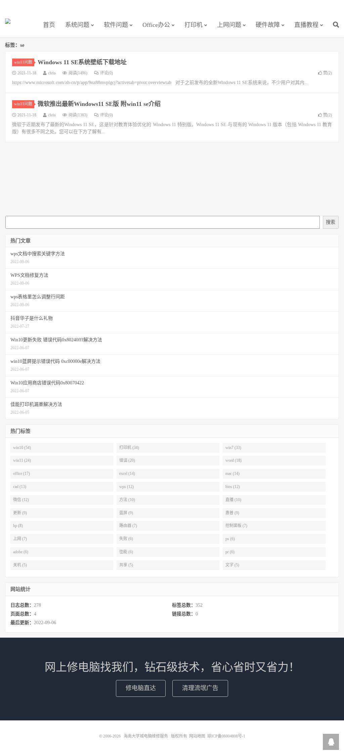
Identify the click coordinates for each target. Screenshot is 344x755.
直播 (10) (233, 499)
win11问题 (23, 62)
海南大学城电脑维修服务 (7, 23)
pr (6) (229, 552)
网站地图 (197, 736)
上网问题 (229, 25)
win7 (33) (233, 447)
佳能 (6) (126, 552)
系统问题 (77, 25)
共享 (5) (126, 565)
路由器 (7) (128, 525)
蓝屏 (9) (126, 513)
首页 (49, 25)
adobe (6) (20, 552)
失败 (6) (126, 538)
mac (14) (232, 473)
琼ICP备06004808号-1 (226, 736)
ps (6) (230, 538)
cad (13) (19, 486)
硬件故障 (268, 25)
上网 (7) (20, 538)
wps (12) (126, 486)
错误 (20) (127, 460)
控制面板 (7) (236, 525)
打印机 (193, 25)
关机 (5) (20, 565)
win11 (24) (22, 460)
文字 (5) (232, 565)
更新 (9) (20, 513)
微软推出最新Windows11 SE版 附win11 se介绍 (99, 104)
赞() (327, 73)
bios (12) (232, 486)
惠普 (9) (232, 513)
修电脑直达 (141, 688)
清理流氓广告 (200, 688)
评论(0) (106, 73)
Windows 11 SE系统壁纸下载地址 (82, 62)
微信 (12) (21, 499)
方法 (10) (127, 499)
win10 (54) (22, 447)
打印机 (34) (129, 447)
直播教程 (306, 25)
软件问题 (116, 25)
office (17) (21, 473)
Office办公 (156, 25)
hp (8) (18, 525)
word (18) (233, 460)
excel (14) (127, 473)
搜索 (330, 222)
